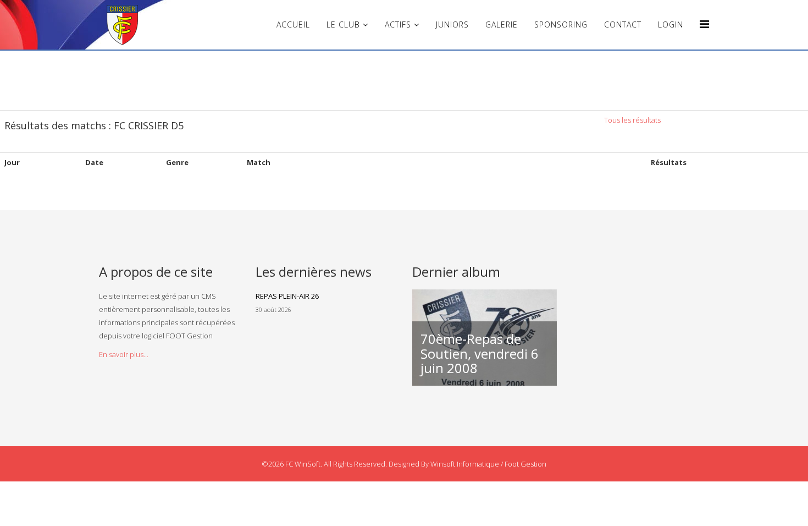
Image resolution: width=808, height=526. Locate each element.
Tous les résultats (632, 120)
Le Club (343, 24)
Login (670, 24)
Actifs (398, 24)
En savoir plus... (123, 354)
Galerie (501, 24)
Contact (622, 24)
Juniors (452, 24)
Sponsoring (561, 24)
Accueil (293, 24)
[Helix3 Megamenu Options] (704, 24)
